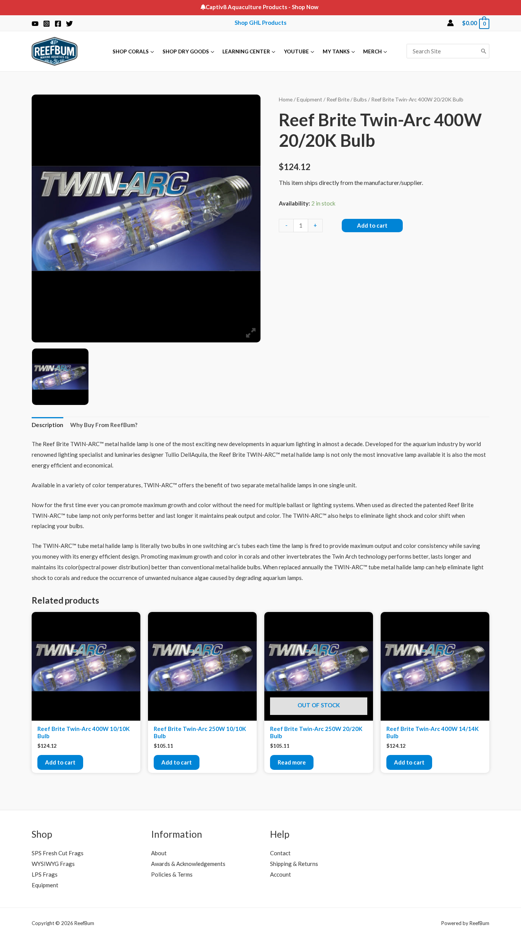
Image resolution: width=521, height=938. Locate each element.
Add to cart (372, 225)
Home (286, 99)
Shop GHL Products (260, 22)
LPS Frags (45, 874)
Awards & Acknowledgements (188, 863)
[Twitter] (69, 23)
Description (47, 424)
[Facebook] (58, 23)
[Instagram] (46, 23)
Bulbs (360, 99)
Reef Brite (337, 99)
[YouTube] (35, 23)
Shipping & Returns (294, 863)
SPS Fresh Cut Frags (58, 853)
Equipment (309, 99)
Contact (280, 853)
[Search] (483, 51)
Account (280, 874)
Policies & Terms (172, 874)
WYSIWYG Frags (53, 863)
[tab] (47, 425)
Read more (292, 762)
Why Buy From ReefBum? (103, 424)
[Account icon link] (450, 22)
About (159, 853)
